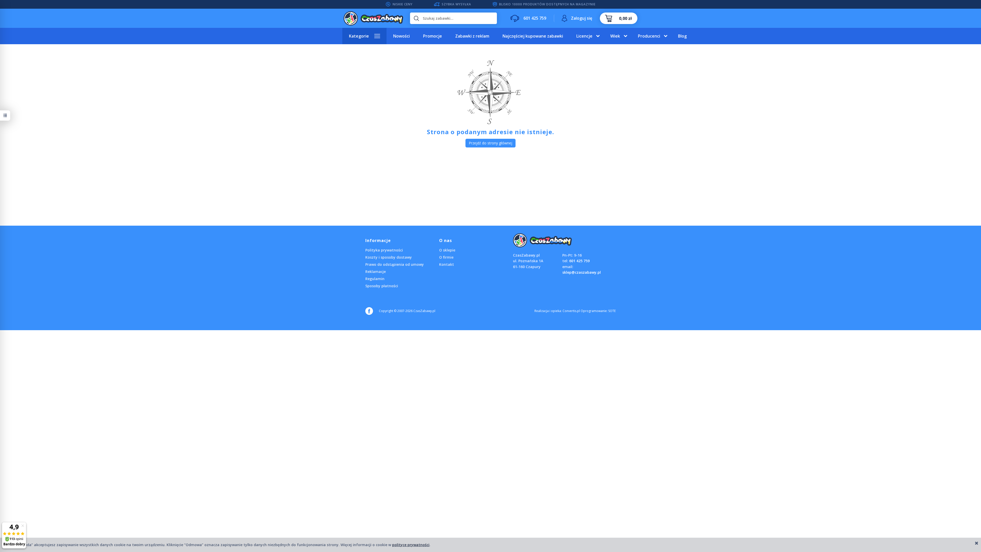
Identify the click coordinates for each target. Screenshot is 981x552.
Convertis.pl (571, 311)
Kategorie (359, 36)
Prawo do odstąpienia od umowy (394, 264)
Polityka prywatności (384, 250)
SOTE (612, 311)
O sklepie (447, 250)
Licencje (584, 36)
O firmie (446, 257)
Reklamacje (375, 271)
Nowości (401, 36)
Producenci (649, 36)
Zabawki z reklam (472, 36)
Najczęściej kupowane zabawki (533, 36)
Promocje (432, 36)
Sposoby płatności (381, 285)
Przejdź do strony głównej (490, 143)
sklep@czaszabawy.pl (581, 272)
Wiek (615, 36)
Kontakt (446, 264)
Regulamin (374, 278)
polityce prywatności (410, 544)
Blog (682, 36)
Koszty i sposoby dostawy (388, 257)
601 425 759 (579, 260)
